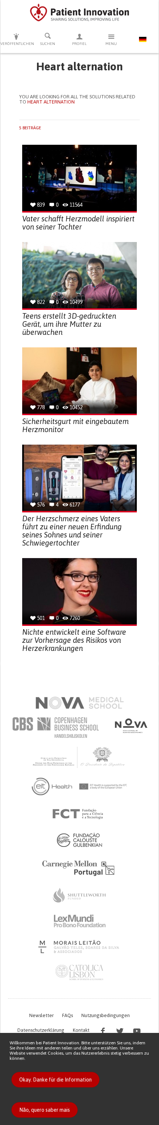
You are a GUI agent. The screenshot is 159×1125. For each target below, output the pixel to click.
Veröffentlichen (16, 44)
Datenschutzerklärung (40, 1030)
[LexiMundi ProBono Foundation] (79, 921)
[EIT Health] (80, 786)
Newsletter (41, 1015)
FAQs (67, 1015)
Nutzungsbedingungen (105, 1015)
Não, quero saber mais (44, 1110)
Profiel (79, 44)
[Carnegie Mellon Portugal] (79, 867)
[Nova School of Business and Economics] (130, 725)
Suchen (47, 44)
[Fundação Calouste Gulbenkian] (79, 840)
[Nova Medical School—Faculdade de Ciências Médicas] (79, 703)
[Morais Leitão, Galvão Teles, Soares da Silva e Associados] (79, 947)
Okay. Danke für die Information (55, 1080)
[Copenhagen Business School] (55, 727)
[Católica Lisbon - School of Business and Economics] (79, 972)
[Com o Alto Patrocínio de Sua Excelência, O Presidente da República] (79, 757)
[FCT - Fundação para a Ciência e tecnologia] (79, 814)
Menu (111, 44)
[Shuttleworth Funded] (79, 895)
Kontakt (81, 1030)
